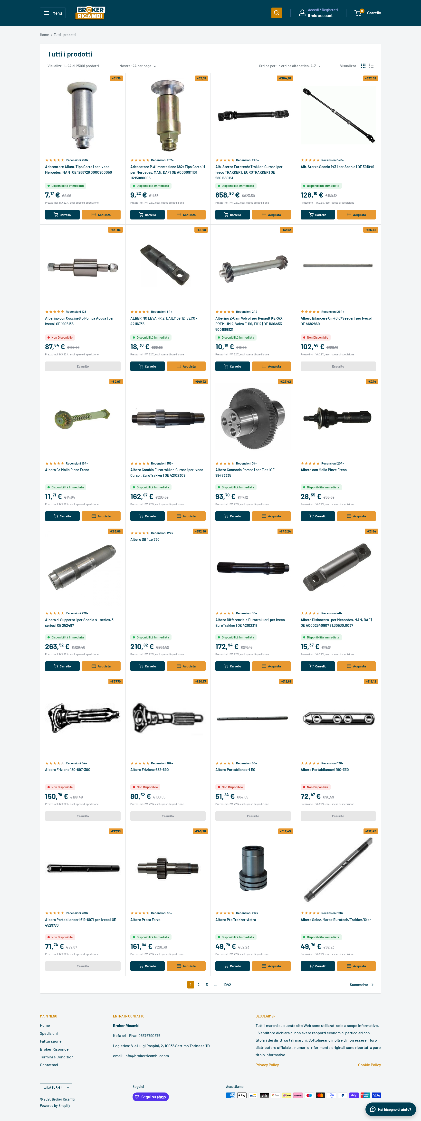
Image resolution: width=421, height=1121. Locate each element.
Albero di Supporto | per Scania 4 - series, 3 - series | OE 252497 (80, 622)
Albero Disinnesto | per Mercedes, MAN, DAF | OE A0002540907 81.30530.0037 (336, 622)
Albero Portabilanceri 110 (235, 769)
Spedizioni (49, 1033)
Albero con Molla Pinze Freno (324, 469)
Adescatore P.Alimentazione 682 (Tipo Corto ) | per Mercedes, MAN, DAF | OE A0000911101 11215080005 (167, 172)
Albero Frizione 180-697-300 (67, 769)
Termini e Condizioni (57, 1056)
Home (44, 35)
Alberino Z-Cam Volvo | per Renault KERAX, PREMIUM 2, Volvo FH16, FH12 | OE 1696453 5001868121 (249, 324)
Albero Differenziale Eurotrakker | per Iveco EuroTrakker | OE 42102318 (250, 622)
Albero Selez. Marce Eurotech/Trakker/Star (336, 919)
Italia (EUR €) (52, 1087)
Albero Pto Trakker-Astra (235, 919)
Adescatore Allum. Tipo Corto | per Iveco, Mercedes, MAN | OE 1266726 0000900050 (78, 169)
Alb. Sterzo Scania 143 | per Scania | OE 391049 (337, 166)
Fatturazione (51, 1041)
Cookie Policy (369, 1064)
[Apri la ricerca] (276, 13)
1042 (227, 984)
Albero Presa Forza (145, 919)
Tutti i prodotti (65, 35)
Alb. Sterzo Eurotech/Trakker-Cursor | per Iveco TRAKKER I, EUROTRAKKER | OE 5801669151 (249, 172)
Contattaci (49, 1064)
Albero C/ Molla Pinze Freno (67, 469)
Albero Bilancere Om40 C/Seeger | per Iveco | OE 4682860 (336, 321)
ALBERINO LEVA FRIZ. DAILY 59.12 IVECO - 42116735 (163, 321)
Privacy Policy (267, 1064)
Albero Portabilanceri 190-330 (325, 769)
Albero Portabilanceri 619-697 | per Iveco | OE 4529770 (80, 922)
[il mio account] (302, 13)
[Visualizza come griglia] (363, 66)
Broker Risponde (54, 1049)
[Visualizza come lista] (371, 66)
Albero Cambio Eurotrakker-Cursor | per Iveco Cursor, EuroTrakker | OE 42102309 (166, 472)
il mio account (320, 15)
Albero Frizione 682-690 (149, 769)
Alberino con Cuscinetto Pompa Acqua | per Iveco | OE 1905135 (79, 321)
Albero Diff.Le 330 (145, 539)
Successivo (359, 984)
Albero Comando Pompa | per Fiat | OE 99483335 (245, 472)
